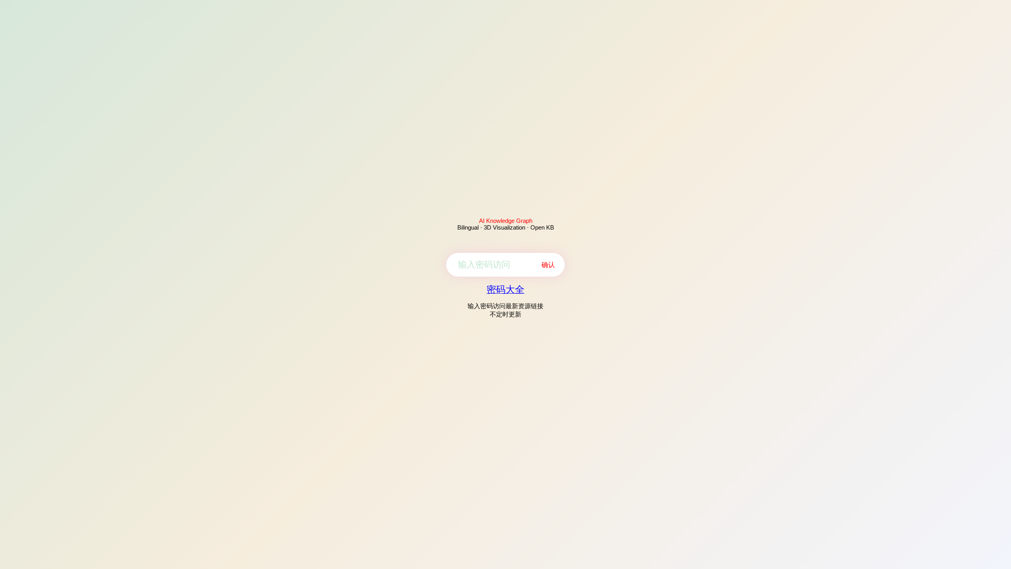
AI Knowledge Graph (505, 220)
